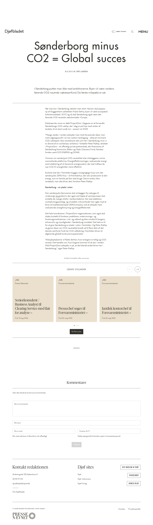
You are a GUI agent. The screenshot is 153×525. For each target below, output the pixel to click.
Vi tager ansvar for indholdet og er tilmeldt (28, 508)
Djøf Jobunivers (84, 479)
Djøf (79, 474)
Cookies (121, 509)
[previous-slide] (130, 269)
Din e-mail (18, 431)
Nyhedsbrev (134, 475)
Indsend (76, 444)
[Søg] (132, 31)
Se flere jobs (76, 331)
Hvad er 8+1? (84, 431)
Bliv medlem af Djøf (130, 467)
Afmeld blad (134, 483)
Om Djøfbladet (18, 492)
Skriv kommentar (21, 404)
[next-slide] (138, 269)
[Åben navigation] (143, 31)
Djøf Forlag (82, 483)
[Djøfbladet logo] (21, 32)
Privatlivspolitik (134, 509)
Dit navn (17, 423)
